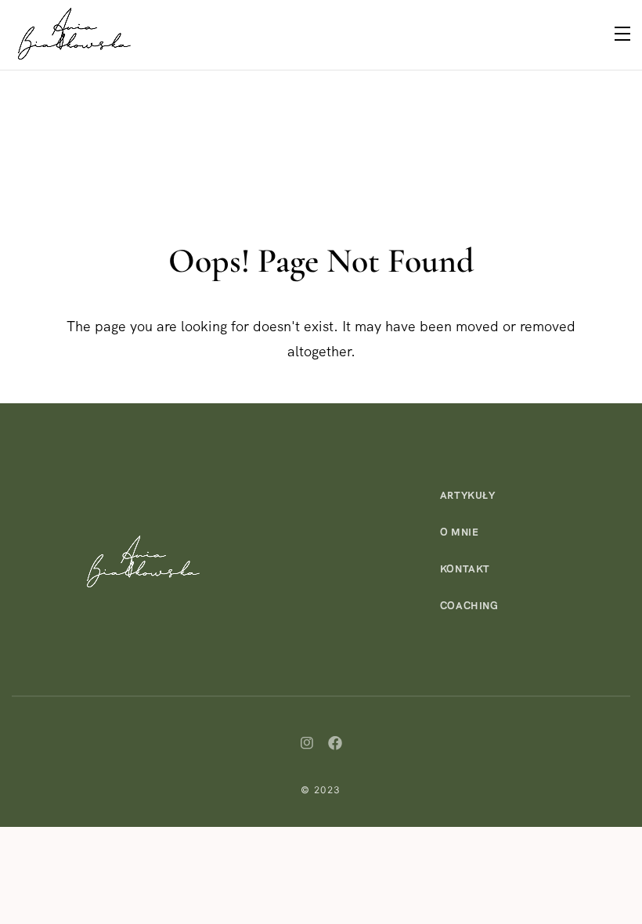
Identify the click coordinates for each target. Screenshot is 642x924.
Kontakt (465, 569)
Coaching (469, 605)
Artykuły (468, 495)
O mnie (459, 532)
